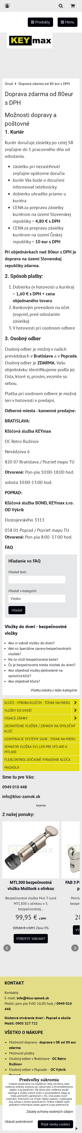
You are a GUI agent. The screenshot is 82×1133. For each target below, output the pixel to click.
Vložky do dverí (17, 710)
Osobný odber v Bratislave (29, 1058)
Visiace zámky (15, 718)
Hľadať (17, 610)
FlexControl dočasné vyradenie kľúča (37, 759)
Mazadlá (11, 767)
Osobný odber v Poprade (28, 1069)
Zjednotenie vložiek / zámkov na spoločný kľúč (39, 728)
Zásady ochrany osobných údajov (49, 1111)
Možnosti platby (21, 1053)
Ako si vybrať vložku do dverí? (31, 643)
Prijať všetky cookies (55, 1124)
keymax (41, 805)
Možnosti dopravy (23, 1042)
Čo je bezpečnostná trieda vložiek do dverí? (41, 664)
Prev (7, 948)
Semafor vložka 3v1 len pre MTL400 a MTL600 (35, 749)
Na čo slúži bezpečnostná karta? (33, 659)
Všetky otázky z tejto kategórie (54, 690)
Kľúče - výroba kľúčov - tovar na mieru (37, 702)
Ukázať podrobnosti (19, 1122)
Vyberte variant (30, 938)
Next (75, 948)
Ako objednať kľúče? (24, 681)
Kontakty (11, 992)
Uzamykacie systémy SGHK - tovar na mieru (40, 739)
